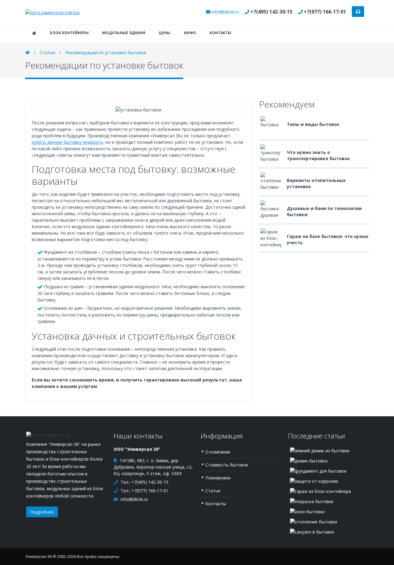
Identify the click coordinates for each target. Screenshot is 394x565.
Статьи (47, 52)
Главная (34, 33)
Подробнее (42, 512)
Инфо (190, 32)
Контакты (220, 32)
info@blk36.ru (225, 12)
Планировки (218, 478)
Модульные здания (123, 32)
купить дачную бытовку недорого (67, 142)
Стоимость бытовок (226, 465)
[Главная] (52, 12)
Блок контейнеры (69, 32)
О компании (217, 452)
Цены (164, 32)
